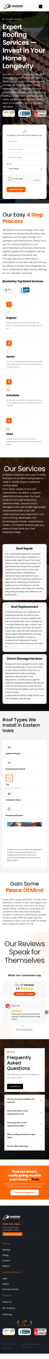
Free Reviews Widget (25, 1035)
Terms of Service (9, 1349)
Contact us (15, 1092)
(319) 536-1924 (11, 1229)
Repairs (6, 1271)
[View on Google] (7, 1011)
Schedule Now (16, 189)
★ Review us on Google (12, 1239)
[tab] (24, 749)
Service (9, 164)
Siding (6, 1260)
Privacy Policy (8, 1353)
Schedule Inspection (24, 1198)
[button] (40, 6)
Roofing (6, 1255)
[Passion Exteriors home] (15, 1222)
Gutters (6, 1266)
